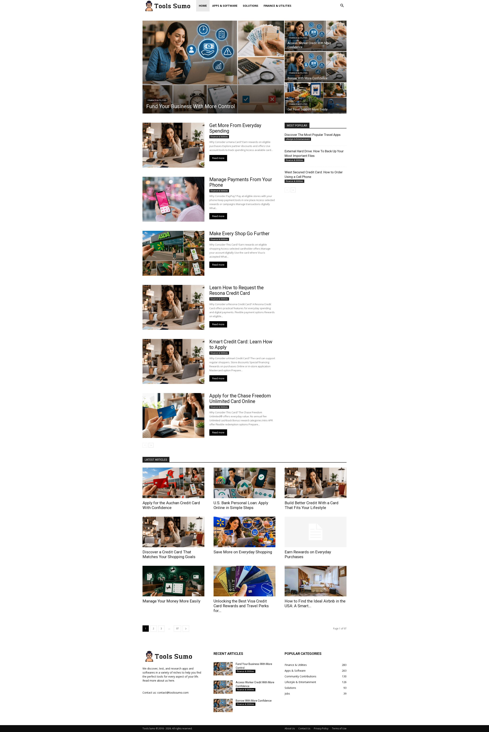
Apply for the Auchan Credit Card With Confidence (171, 505)
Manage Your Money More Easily (171, 601)
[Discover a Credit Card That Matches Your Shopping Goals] (173, 532)
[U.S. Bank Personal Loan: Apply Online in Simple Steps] (244, 483)
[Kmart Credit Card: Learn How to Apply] (173, 361)
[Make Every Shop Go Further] (173, 253)
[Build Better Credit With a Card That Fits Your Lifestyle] (316, 483)
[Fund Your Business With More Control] (213, 67)
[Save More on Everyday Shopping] (244, 532)
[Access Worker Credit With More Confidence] (316, 36)
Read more (218, 158)
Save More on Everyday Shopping (243, 552)
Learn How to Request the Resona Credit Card (236, 290)
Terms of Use (339, 728)
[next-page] (151, 445)
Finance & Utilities (277, 5)
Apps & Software (224, 5)
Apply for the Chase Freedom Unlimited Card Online (240, 398)
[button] (342, 6)
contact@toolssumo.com (173, 692)
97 (177, 628)
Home (203, 5)
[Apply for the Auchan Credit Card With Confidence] (173, 483)
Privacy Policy (321, 728)
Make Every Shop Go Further (239, 233)
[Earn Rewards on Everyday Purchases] (316, 532)
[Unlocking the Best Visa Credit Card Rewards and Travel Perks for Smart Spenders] (244, 581)
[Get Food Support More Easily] (316, 98)
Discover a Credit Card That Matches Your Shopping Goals (168, 554)
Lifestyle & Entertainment (298, 139)
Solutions (250, 5)
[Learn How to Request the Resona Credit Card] (173, 307)
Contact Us (304, 728)
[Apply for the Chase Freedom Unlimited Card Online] (173, 415)
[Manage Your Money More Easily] (173, 581)
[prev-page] (144, 445)
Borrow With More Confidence (254, 700)
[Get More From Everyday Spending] (173, 145)
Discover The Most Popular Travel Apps (313, 135)
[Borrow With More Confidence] (316, 67)
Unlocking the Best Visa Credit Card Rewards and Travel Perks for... (241, 606)
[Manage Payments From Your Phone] (173, 199)
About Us (290, 728)
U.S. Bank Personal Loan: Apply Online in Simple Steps (241, 505)
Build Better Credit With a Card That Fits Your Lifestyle (311, 505)
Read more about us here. (158, 680)
